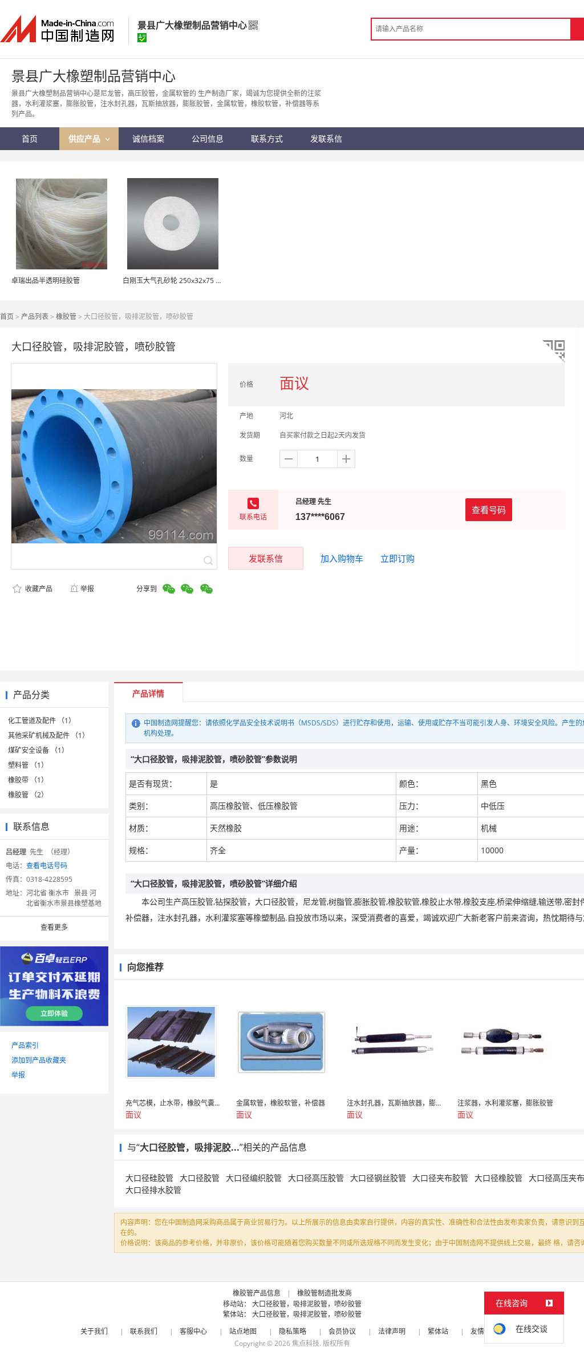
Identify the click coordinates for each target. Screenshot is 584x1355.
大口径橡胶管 (498, 1177)
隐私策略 (292, 1331)
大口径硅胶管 (149, 1177)
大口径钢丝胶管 (378, 1177)
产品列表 (34, 316)
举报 (87, 589)
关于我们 (94, 1331)
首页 (7, 316)
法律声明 (391, 1331)
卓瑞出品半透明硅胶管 (45, 280)
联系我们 (143, 1331)
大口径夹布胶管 (440, 1177)
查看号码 (489, 509)
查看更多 (54, 927)
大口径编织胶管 (254, 1177)
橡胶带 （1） (28, 780)
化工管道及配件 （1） (41, 720)
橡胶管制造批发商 (324, 1293)
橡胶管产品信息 (257, 1293)
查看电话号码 (46, 865)
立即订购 (397, 558)
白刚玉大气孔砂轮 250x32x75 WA (174, 280)
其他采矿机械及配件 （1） (48, 735)
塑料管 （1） (28, 765)
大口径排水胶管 (153, 1189)
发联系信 (266, 558)
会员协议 (342, 1331)
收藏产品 (37, 589)
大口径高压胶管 (316, 1177)
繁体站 (438, 1331)
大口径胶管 (200, 1177)
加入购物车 (342, 558)
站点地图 (243, 1331)
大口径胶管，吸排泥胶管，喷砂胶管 (307, 1304)
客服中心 (193, 1331)
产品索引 (25, 1045)
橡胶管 (66, 316)
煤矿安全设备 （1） (38, 750)
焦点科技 (305, 1343)
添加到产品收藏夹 (38, 1060)
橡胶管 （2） (28, 795)
